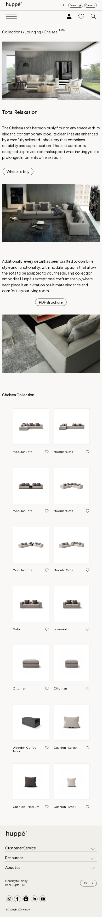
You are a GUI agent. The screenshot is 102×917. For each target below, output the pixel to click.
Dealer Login (76, 5)
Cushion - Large (65, 747)
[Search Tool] (93, 17)
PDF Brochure (51, 302)
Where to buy (18, 171)
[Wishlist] (81, 17)
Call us (88, 883)
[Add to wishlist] (47, 452)
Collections (12, 31)
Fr (62, 5)
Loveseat (60, 629)
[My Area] (69, 17)
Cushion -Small (65, 806)
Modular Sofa (22, 451)
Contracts (90, 5)
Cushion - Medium (26, 806)
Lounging (33, 31)
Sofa (16, 629)
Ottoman (19, 688)
